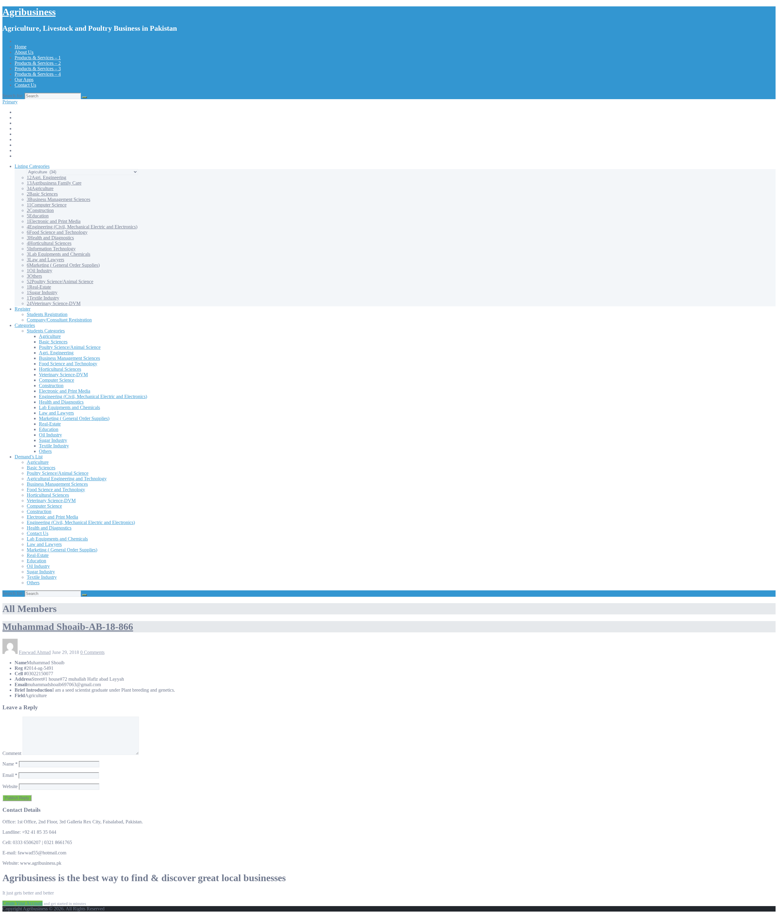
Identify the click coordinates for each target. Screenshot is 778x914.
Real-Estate (39, 287)
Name (10, 763)
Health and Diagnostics (50, 237)
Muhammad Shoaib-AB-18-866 (67, 626)
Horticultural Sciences (49, 243)
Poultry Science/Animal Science (60, 281)
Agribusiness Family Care (54, 183)
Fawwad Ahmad (35, 652)
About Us (24, 52)
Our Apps (24, 79)
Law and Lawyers (45, 259)
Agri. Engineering (46, 177)
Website (10, 786)
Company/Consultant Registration (59, 319)
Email (9, 775)
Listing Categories (32, 166)
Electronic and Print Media (54, 221)
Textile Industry (43, 298)
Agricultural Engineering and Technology (67, 478)
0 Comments (92, 652)
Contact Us (25, 85)
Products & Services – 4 (38, 74)
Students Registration (47, 314)
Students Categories (46, 330)
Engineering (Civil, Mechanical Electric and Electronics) (82, 226)
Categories (25, 325)
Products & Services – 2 (38, 63)
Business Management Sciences (58, 199)
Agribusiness (29, 11)
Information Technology (51, 248)
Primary (10, 101)
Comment (11, 753)
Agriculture (40, 188)
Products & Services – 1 (38, 57)
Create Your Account (22, 903)
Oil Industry (39, 270)
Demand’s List (29, 456)
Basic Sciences (42, 193)
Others (34, 276)
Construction (40, 210)
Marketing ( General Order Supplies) (63, 265)
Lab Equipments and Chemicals (58, 254)
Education (38, 215)
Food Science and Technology (57, 232)
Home (20, 46)
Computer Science (47, 204)
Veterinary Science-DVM (54, 303)
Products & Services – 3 (38, 68)
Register (22, 308)
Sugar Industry (42, 292)
